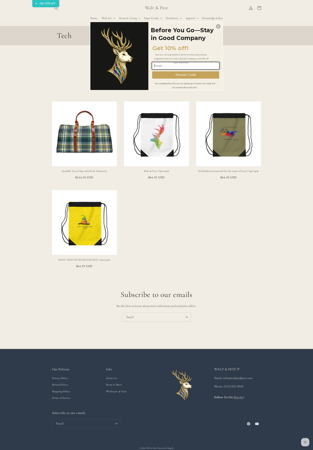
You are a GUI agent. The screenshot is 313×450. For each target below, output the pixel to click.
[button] (218, 26)
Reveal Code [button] (186, 75)
